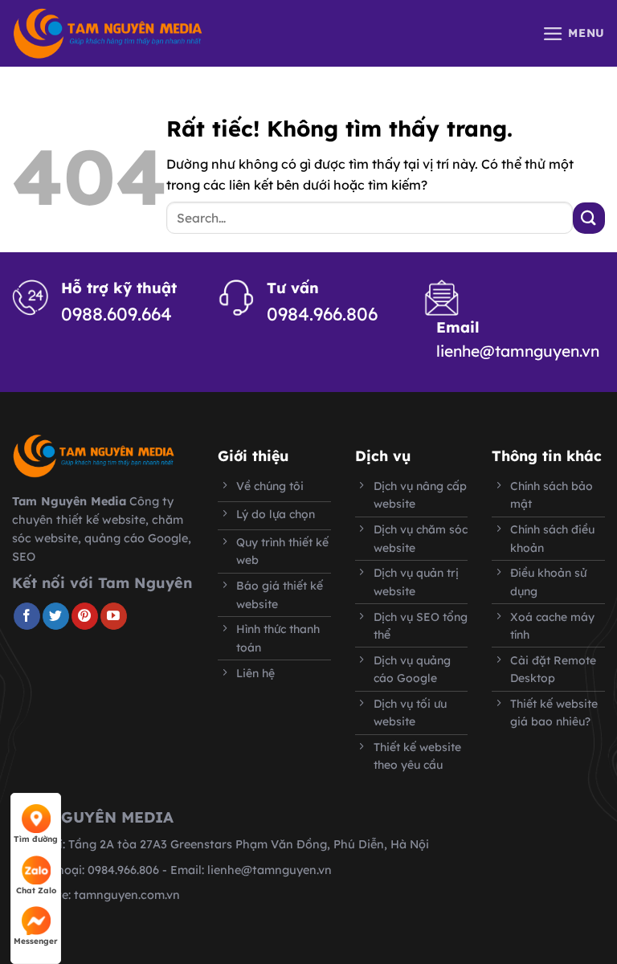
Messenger (36, 941)
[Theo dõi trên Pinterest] (85, 616)
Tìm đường (36, 839)
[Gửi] (589, 218)
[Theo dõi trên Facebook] (27, 616)
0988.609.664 (116, 314)
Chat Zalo (36, 890)
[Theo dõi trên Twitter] (56, 616)
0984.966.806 (322, 314)
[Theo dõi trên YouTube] (113, 616)
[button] (573, 34)
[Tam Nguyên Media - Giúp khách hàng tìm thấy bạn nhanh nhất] (107, 33)
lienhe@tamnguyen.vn (517, 351)
